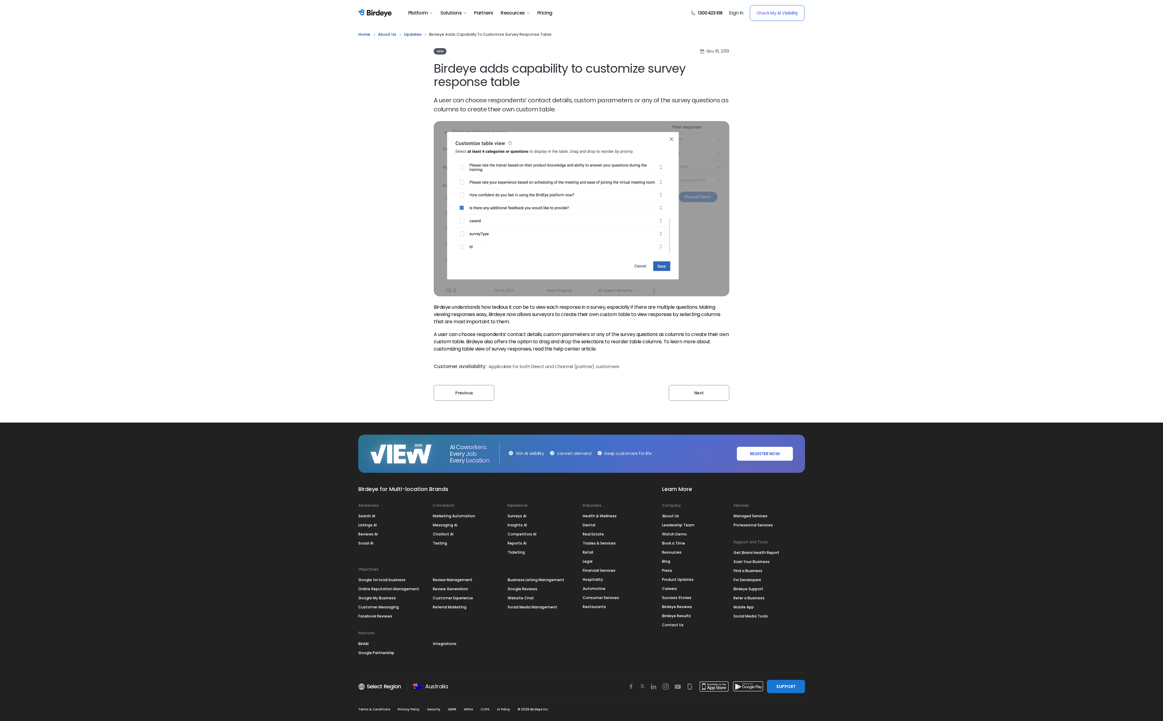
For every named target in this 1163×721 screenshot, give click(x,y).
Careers (669, 588)
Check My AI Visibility (777, 13)
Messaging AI (445, 525)
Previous (464, 393)
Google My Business (377, 598)
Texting (440, 543)
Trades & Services (599, 543)
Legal (587, 561)
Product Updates (678, 579)
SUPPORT (785, 686)
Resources (513, 13)
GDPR (452, 709)
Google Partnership (376, 652)
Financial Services (599, 570)
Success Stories (676, 597)
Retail (588, 552)
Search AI (366, 516)
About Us (387, 34)
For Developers (747, 579)
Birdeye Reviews (677, 606)
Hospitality (593, 579)
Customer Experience (453, 598)
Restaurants (594, 606)
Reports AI (517, 543)
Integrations (444, 643)
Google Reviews (522, 588)
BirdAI (363, 643)
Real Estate (593, 534)
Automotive (594, 588)
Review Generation (450, 588)
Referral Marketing (449, 607)
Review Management (452, 579)
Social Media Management (532, 607)
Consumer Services (601, 597)
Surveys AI (517, 516)
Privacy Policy (408, 709)
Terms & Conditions (374, 709)
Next (699, 393)
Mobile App (744, 607)
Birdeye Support (748, 588)
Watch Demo (674, 534)
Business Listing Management (536, 579)
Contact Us (673, 624)
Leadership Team (678, 525)
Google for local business (382, 579)
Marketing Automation (454, 516)
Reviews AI (368, 534)
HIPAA (468, 709)
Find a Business (748, 570)
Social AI (365, 543)
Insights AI (517, 525)
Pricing (544, 13)
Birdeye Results (676, 615)
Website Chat (521, 598)
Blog (666, 561)
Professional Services (753, 525)
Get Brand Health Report (756, 552)
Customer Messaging (378, 607)
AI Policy (503, 709)
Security (433, 709)
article (588, 348)
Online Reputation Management (388, 588)
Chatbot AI (443, 534)
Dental (589, 525)
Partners (483, 13)
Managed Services (750, 516)
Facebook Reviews (375, 616)
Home (364, 34)
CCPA (485, 709)
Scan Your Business (752, 561)
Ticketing (516, 552)
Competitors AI (522, 534)
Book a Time (673, 543)
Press (667, 570)
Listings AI (367, 525)
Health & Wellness (600, 516)
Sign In (736, 13)
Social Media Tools (751, 616)
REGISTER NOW (765, 454)
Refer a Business (749, 598)
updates (412, 34)
